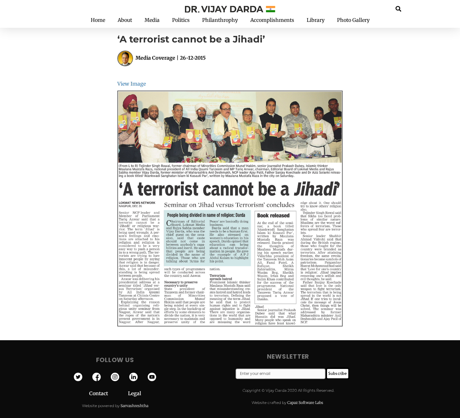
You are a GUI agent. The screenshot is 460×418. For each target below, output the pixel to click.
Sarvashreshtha (134, 405)
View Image (131, 84)
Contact (108, 393)
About (125, 20)
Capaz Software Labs (305, 402)
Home (98, 20)
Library (316, 20)
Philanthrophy (220, 20)
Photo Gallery (353, 20)
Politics (181, 20)
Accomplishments (272, 20)
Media (152, 20)
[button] (398, 8)
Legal (134, 393)
